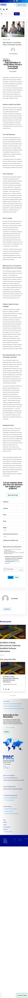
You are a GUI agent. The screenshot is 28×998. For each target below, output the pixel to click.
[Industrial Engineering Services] (13, 551)
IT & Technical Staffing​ (9, 800)
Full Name (6, 502)
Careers (5, 824)
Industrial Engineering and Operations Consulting (13, 780)
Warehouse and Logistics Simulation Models (12, 703)
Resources (5, 829)
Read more (10, 648)
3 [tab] (12, 695)
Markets (5, 822)
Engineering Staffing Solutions (10, 797)
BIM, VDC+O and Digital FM (9, 775)
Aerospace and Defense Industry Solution (12, 706)
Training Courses (6, 827)
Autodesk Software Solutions (10, 808)
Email (5, 514)
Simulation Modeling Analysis (9, 786)
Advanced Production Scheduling (11, 813)
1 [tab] (10, 695)
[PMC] (4, 5)
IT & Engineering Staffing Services (10, 795)
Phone (4, 521)
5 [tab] (14, 695)
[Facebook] (3, 60)
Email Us (5, 766)
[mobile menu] (14, 5)
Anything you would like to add (10, 540)
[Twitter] (5, 767)
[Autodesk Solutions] (13, 550)
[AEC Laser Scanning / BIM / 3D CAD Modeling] (13, 549)
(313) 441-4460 (24, 1)
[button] (11, 577)
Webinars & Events (8, 831)
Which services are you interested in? (12, 546)
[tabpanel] (13, 677)
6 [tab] (15, 695)
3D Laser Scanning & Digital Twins (10, 777)
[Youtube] (9, 60)
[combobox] (13, 530)
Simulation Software (8, 811)
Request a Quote (22, 4)
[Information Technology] (13, 553)
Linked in (7, 609)
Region (5, 527)
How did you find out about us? (10, 534)
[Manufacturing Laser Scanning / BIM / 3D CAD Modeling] (13, 552)
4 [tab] (13, 695)
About (4, 820)
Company (5, 508)
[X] (5, 60)
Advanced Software (7, 806)
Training (10, 1)
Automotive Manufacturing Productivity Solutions (13, 708)
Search (17, 14)
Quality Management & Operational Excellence (13, 789)
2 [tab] (11, 695)
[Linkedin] (7, 60)
